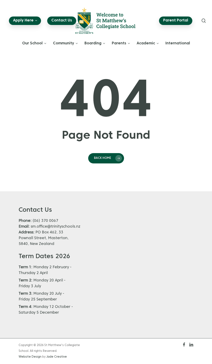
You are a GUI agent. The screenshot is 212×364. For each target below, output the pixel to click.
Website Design (30, 357)
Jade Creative (56, 357)
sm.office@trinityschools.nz (55, 226)
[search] (203, 21)
